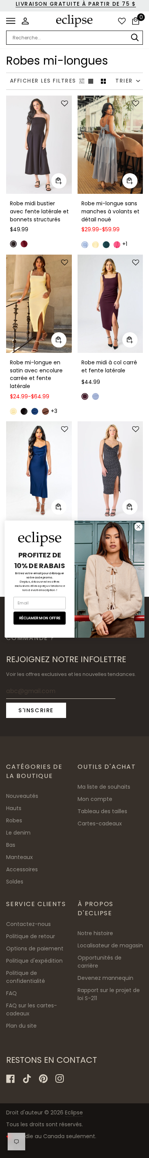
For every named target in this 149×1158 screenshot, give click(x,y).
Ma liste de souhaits (104, 787)
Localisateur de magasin (110, 945)
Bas (10, 845)
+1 (124, 244)
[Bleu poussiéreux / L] (110, 145)
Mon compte (95, 799)
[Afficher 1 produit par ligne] (90, 81)
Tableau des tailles (102, 811)
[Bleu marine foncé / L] (39, 470)
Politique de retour (30, 936)
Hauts (13, 808)
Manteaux (19, 857)
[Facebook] (10, 1078)
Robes (14, 820)
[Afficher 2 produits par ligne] (103, 81)
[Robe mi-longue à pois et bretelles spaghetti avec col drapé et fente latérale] (110, 470)
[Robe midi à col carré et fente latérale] (110, 304)
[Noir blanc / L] (110, 470)
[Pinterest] (43, 1078)
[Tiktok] (27, 1078)
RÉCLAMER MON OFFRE (39, 617)
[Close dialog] (138, 526)
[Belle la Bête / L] (39, 145)
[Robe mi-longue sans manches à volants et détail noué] (110, 145)
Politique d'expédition (34, 961)
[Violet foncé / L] (110, 304)
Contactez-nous (28, 924)
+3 (54, 411)
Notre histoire (95, 933)
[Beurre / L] (39, 304)
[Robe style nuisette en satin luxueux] (39, 470)
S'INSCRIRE (36, 710)
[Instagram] (59, 1078)
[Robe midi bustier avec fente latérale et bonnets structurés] (39, 145)
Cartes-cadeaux (100, 823)
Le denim (18, 832)
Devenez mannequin (105, 978)
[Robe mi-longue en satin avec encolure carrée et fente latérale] (39, 304)
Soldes (14, 881)
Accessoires (22, 869)
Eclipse (74, 1112)
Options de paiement (34, 948)
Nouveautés (22, 796)
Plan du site (21, 1026)
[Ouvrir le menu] (12, 21)
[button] (63, 104)
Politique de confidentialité (25, 977)
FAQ (11, 993)
